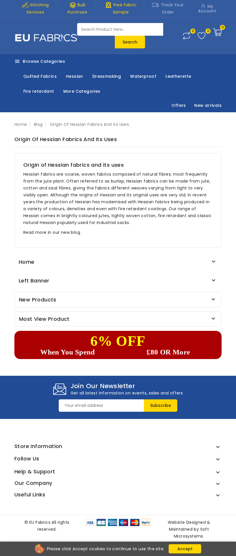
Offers (179, 105)
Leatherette (178, 76)
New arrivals (208, 105)
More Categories (81, 91)
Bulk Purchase (77, 8)
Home (27, 261)
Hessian (74, 76)
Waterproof (143, 76)
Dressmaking (106, 76)
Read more (35, 232)
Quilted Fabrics (40, 76)
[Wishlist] (201, 36)
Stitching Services (37, 8)
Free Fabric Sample (120, 8)
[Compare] (186, 35)
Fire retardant (38, 91)
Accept (185, 549)
